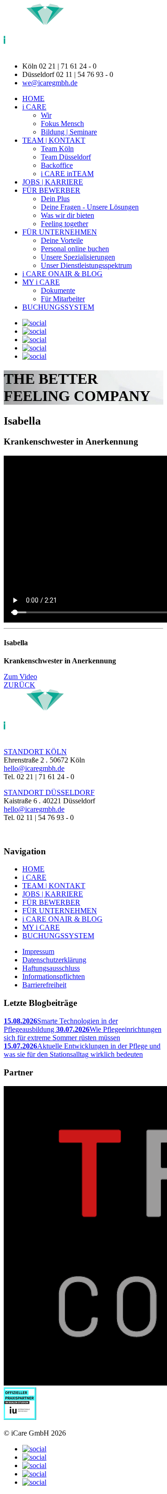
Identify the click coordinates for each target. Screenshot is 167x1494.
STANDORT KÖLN (35, 752)
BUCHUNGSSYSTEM (58, 307)
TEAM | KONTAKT (53, 140)
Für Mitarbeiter (63, 299)
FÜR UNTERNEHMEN (59, 232)
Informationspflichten (53, 976)
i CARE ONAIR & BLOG (62, 274)
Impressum (38, 951)
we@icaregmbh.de (49, 83)
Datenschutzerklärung (54, 960)
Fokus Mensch (62, 123)
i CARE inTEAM (67, 174)
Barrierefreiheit (44, 985)
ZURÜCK (19, 685)
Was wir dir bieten (67, 215)
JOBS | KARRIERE (52, 182)
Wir (46, 115)
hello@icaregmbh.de (34, 768)
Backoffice (57, 165)
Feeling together (64, 224)
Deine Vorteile (62, 240)
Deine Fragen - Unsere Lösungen (90, 207)
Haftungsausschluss (51, 968)
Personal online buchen (75, 249)
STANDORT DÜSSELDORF (49, 792)
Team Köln (57, 149)
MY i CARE (41, 282)
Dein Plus (55, 199)
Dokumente (58, 290)
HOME (33, 98)
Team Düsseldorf (66, 157)
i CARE (34, 107)
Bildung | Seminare (69, 132)
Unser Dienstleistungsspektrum (86, 265)
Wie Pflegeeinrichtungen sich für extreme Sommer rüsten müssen (82, 1033)
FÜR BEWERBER (51, 190)
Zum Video (20, 676)
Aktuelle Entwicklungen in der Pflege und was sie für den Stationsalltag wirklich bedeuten (82, 1050)
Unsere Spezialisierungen (78, 257)
